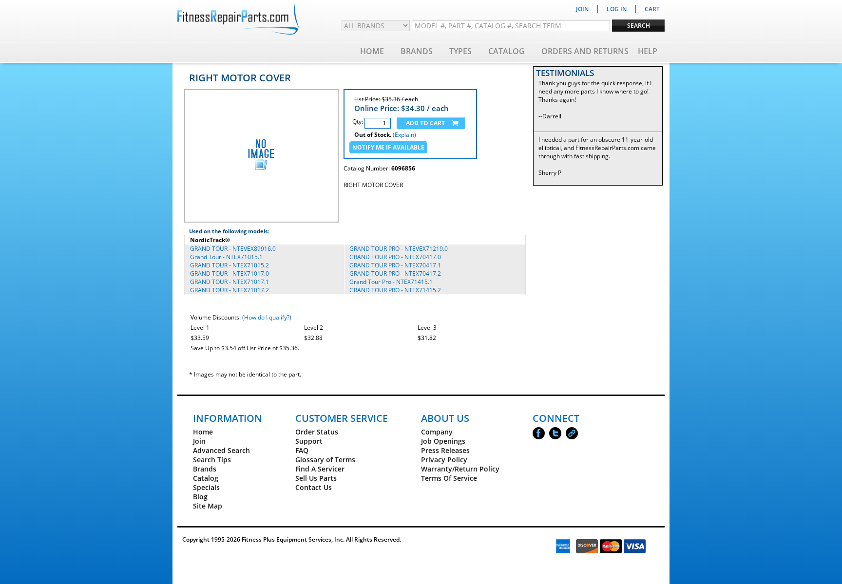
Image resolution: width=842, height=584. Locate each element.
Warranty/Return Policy (460, 468)
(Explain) (404, 135)
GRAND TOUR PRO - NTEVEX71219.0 (398, 249)
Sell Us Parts (316, 478)
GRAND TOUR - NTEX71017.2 (229, 290)
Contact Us (313, 487)
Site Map (207, 505)
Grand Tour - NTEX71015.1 (226, 257)
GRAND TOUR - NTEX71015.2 (229, 265)
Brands (417, 51)
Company (437, 431)
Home (372, 51)
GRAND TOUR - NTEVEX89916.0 (233, 249)
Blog (200, 496)
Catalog (506, 51)
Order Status (316, 431)
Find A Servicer (319, 468)
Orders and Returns (585, 51)
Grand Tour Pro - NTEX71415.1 (391, 282)
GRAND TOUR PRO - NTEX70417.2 (395, 273)
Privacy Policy (444, 459)
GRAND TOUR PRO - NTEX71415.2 (395, 290)
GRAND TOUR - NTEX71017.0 (229, 273)
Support (309, 441)
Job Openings (443, 441)
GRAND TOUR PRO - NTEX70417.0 (395, 257)
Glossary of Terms (325, 459)
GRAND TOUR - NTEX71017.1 (229, 282)
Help (647, 51)
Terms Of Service (449, 478)
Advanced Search (221, 450)
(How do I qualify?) (266, 317)
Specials (206, 487)
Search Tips (212, 459)
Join (199, 441)
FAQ (301, 450)
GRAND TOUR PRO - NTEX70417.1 (395, 265)
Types (460, 51)
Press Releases (445, 450)
